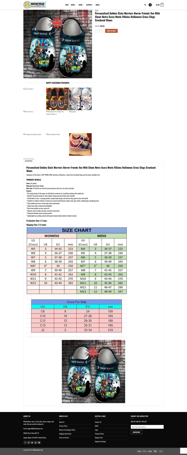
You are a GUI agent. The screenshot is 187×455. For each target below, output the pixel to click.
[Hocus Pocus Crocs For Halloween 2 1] (80, 99)
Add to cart (111, 31)
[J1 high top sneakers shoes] (34, 144)
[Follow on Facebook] (25, 442)
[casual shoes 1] (34, 99)
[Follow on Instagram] (28, 442)
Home (96, 10)
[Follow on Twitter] (32, 442)
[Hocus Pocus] (34, 121)
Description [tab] (28, 161)
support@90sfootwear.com (35, 428)
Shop (66, 5)
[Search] (145, 5)
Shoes (80, 5)
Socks (97, 5)
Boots (73, 5)
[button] (150, 5)
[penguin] (80, 121)
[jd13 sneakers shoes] (57, 144)
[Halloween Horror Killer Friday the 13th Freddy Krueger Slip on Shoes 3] (57, 99)
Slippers (89, 5)
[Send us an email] (35, 442)
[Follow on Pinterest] (39, 442)
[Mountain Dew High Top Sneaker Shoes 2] (57, 121)
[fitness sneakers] (80, 144)
